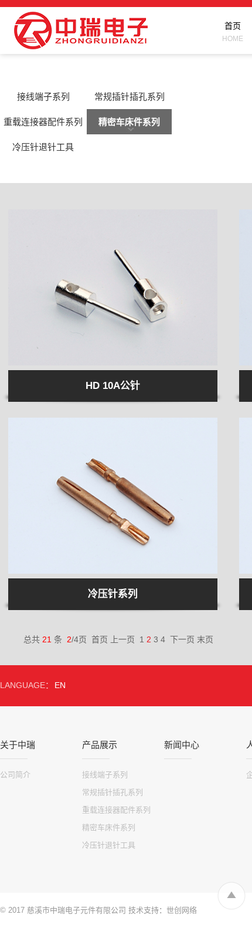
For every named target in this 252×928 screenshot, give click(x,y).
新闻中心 (181, 745)
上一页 (122, 639)
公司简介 (15, 774)
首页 (99, 639)
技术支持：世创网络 (162, 910)
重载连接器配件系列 (43, 122)
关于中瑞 (17, 745)
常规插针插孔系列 (129, 96)
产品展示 (99, 745)
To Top (231, 895)
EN (60, 685)
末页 (205, 639)
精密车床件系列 (129, 122)
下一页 (182, 639)
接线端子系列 (43, 96)
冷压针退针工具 (43, 147)
